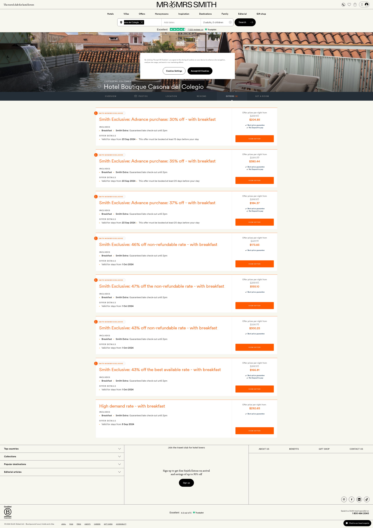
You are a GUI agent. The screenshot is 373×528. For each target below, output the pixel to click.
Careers (97, 524)
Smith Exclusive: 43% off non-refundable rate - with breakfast (158, 327)
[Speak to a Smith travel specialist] (343, 4)
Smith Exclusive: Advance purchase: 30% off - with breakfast (157, 119)
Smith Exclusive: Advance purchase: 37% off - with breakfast (157, 202)
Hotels (110, 14)
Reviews (201, 96)
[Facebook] (351, 499)
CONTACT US (356, 449)
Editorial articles (12, 472)
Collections (10, 456)
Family (225, 14)
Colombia (125, 81)
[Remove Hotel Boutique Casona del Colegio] (142, 22)
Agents (87, 524)
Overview (110, 96)
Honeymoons (161, 14)
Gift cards (108, 524)
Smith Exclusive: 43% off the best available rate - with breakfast (160, 369)
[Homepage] (186, 4)
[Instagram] (344, 499)
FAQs (71, 524)
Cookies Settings (174, 71)
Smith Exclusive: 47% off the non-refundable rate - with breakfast (161, 286)
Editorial (242, 14)
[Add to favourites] (99, 86)
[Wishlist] (349, 4)
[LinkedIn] (359, 499)
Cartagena (111, 81)
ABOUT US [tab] (264, 449)
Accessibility (121, 524)
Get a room (262, 96)
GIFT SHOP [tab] (324, 449)
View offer (255, 139)
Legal (63, 524)
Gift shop (261, 14)
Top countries (11, 448)
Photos (143, 96)
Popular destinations (15, 464)
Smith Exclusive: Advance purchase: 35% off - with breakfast (157, 161)
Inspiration (183, 14)
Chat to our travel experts (359, 523)
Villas (126, 14)
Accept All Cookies (200, 71)
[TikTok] (367, 499)
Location (171, 96)
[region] (187, 66)
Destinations (205, 14)
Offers (142, 14)
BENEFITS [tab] (294, 449)
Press (79, 524)
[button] (343, 4)
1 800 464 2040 (360, 513)
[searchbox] (154, 22)
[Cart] (355, 4)
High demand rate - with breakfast (132, 406)
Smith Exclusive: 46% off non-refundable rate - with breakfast (158, 244)
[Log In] (364, 4)
